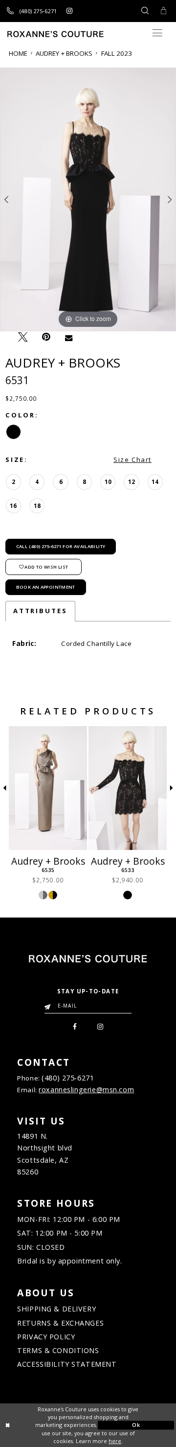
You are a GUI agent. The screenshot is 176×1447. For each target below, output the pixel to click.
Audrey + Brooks (64, 53)
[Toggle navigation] (157, 33)
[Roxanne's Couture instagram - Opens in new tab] (69, 11)
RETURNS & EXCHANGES (60, 1323)
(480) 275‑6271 (68, 1077)
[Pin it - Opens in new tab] (46, 337)
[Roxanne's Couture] (55, 34)
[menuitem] (75, 1025)
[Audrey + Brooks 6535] (48, 788)
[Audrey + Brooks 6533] (127, 788)
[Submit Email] (49, 1003)
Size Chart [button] (132, 459)
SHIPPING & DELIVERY (56, 1308)
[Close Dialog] (40, 1425)
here (115, 1441)
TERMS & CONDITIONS (58, 1350)
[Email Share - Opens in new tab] (69, 337)
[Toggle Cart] (163, 11)
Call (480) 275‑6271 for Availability (61, 546)
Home (18, 53)
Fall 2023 (116, 53)
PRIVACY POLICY (46, 1336)
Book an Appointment (45, 587)
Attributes (40, 610)
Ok (136, 1424)
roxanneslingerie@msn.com (86, 1089)
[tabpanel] (88, 199)
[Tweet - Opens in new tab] (23, 337)
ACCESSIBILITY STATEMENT (66, 1364)
